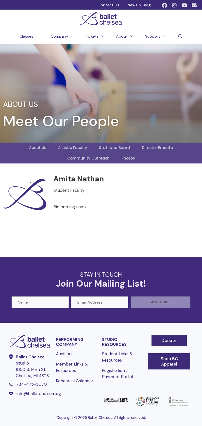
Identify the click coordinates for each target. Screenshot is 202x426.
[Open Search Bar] (180, 36)
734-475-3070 (31, 384)
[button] (165, 5)
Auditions (64, 353)
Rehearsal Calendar (74, 380)
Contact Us (108, 5)
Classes (26, 36)
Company (59, 36)
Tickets (92, 36)
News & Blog (139, 5)
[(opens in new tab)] (115, 406)
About (122, 36)
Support (152, 36)
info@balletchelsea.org (39, 393)
